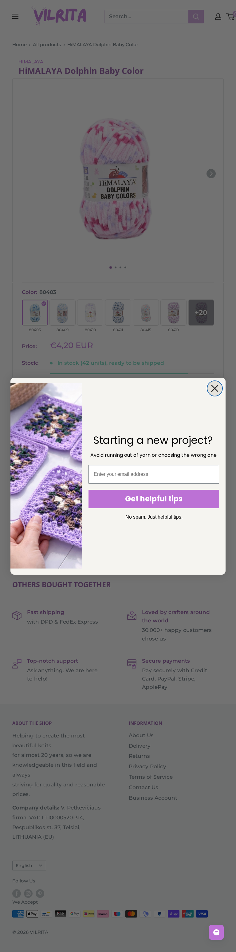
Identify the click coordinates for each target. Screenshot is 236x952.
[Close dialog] (214, 388)
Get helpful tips (154, 499)
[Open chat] (216, 932)
